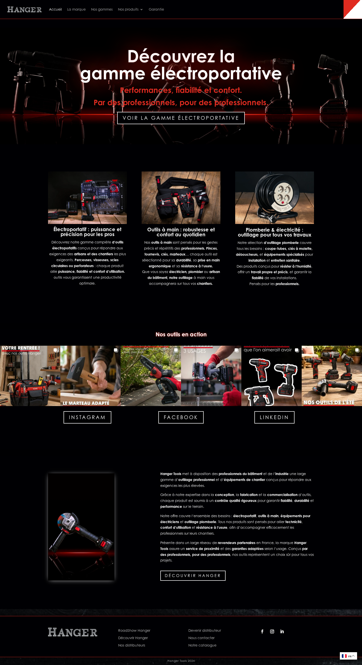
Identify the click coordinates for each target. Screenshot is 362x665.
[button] (30, 376)
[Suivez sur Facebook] (262, 631)
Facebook (181, 417)
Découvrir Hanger (193, 575)
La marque (76, 9)
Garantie (156, 9)
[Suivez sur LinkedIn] (282, 631)
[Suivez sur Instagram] (272, 631)
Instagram (87, 417)
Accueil (55, 9)
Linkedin (274, 417)
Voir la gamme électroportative (181, 118)
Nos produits (128, 9)
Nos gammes (102, 9)
